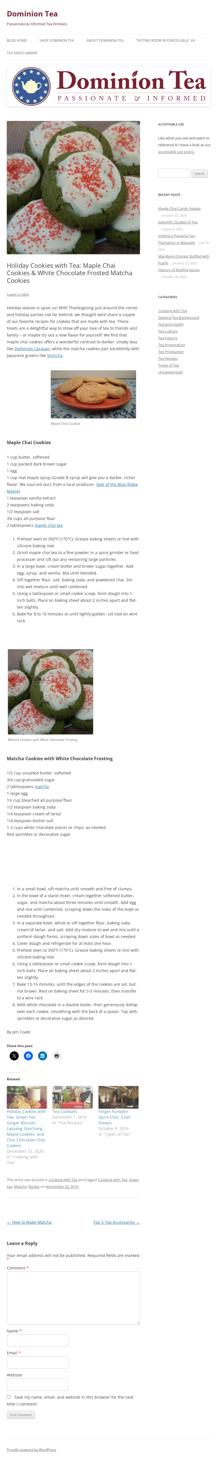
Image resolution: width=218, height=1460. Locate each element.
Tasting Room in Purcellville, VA (165, 40)
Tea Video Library (22, 53)
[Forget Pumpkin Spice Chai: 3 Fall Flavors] (118, 1097)
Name (14, 1331)
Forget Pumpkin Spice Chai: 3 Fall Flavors (114, 1117)
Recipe (33, 1186)
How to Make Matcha (29, 1222)
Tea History (167, 338)
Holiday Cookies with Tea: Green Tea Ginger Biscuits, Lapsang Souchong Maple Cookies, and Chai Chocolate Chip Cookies (26, 1128)
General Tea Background (178, 317)
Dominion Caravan (32, 348)
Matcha (20, 1186)
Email (14, 1352)
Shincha (54, 355)
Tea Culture (167, 331)
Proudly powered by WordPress (31, 1449)
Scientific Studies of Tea (178, 222)
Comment (18, 1268)
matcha (42, 786)
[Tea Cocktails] (73, 1097)
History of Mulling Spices (179, 269)
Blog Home (17, 40)
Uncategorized (170, 372)
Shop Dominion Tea (56, 40)
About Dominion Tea (105, 40)
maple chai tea (49, 525)
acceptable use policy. (176, 151)
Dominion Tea (32, 14)
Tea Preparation (171, 344)
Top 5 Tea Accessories (116, 1222)
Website (14, 1375)
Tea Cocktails (65, 1111)
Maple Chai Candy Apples (179, 208)
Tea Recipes (168, 358)
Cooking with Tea (63, 1179)
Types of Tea (168, 365)
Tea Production (171, 351)
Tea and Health (171, 324)
